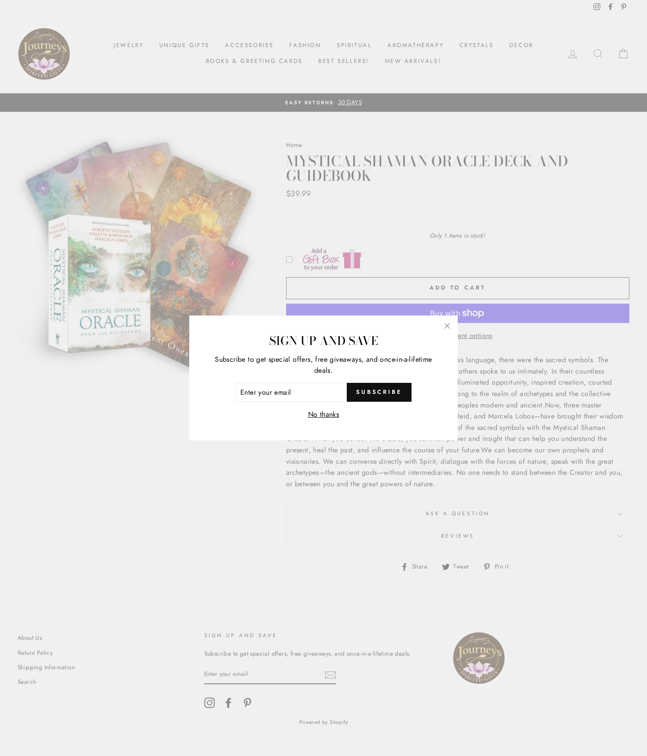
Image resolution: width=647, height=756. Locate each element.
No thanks (323, 414)
